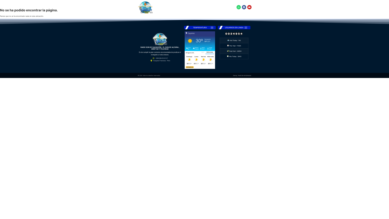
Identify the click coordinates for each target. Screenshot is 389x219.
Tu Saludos (205, 7)
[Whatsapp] (239, 7)
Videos (218, 7)
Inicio (173, 7)
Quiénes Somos (187, 7)
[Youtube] (249, 7)
